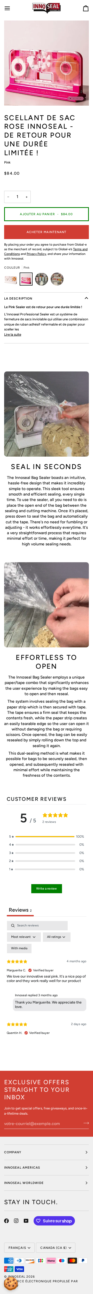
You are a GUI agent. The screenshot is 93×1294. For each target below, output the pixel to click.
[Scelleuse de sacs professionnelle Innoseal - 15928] (43, 280)
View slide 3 (77, 98)
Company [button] (13, 1152)
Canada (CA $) (53, 1248)
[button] (46, 836)
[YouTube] (26, 1220)
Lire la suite (12, 334)
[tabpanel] (46, 982)
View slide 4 (80, 98)
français (17, 1248)
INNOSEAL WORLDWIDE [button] (24, 1183)
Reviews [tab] (20, 910)
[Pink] (27, 280)
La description (18, 298)
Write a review (46, 888)
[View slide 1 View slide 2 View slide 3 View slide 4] (46, 63)
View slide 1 (70, 98)
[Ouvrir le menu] (12, 8)
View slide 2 (73, 98)
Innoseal (16, 1276)
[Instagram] (16, 1220)
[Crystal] (12, 280)
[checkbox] (19, 948)
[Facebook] (6, 1220)
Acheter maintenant (46, 232)
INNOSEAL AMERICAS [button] (22, 1167)
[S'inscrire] (84, 1123)
